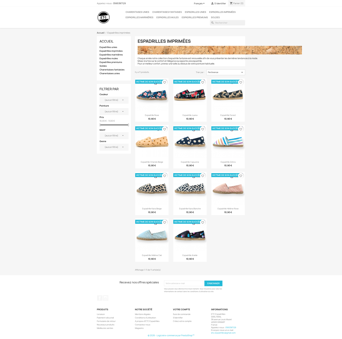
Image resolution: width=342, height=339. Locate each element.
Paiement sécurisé (105, 317)
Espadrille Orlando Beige (152, 162)
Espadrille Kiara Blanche (190, 208)
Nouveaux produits (105, 324)
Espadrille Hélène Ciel (152, 255)
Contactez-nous (142, 324)
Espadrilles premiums (195, 17)
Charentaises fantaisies (167, 12)
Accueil (106, 41)
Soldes (215, 17)
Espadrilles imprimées (222, 12)
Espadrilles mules (167, 17)
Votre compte (181, 309)
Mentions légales (143, 314)
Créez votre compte (182, 321)
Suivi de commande (182, 314)
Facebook (99, 298)
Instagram (105, 298)
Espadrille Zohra (228, 162)
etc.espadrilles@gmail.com (223, 333)
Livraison (101, 314)
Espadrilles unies (195, 12)
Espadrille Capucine (190, 162)
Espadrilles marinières (139, 17)
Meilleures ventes (105, 328)
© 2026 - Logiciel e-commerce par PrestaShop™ (171, 335)
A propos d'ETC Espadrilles (147, 321)
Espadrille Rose (152, 115)
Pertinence (226, 72)
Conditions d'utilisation (145, 317)
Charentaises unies (137, 12)
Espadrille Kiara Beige (152, 208)
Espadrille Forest (228, 115)
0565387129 (119, 3)
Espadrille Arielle (189, 255)
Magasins (139, 328)
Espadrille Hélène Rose (228, 208)
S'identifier (178, 317)
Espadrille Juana (190, 115)
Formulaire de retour (106, 321)
